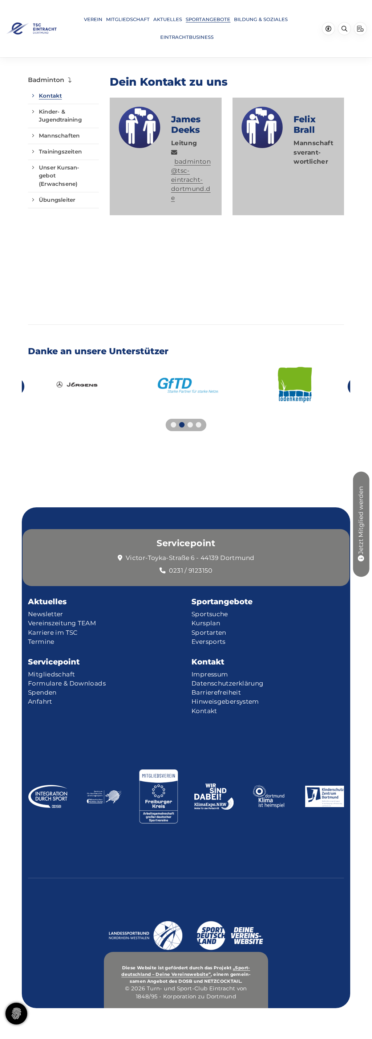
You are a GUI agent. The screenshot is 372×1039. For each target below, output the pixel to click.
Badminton (46, 79)
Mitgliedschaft (128, 19)
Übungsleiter (57, 199)
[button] (173, 425)
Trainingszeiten (60, 151)
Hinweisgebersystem (225, 701)
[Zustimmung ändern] (16, 1013)
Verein (93, 19)
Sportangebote (208, 19)
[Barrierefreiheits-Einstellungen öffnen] (328, 29)
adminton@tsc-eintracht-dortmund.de (191, 179)
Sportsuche (209, 614)
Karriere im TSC (53, 632)
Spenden (42, 692)
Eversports (208, 641)
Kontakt (50, 95)
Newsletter (45, 614)
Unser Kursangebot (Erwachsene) (59, 176)
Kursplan (205, 623)
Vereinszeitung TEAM (62, 623)
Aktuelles (167, 19)
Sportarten (208, 632)
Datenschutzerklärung (227, 683)
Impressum (209, 674)
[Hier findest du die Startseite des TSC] (31, 28)
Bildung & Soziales (261, 19)
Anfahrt (40, 701)
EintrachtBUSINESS (187, 37)
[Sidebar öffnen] (360, 29)
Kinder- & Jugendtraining (60, 115)
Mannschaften (59, 135)
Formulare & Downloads (67, 683)
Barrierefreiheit (216, 692)
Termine (41, 641)
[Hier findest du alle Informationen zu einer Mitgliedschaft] (360, 558)
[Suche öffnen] (344, 29)
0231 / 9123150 (190, 570)
